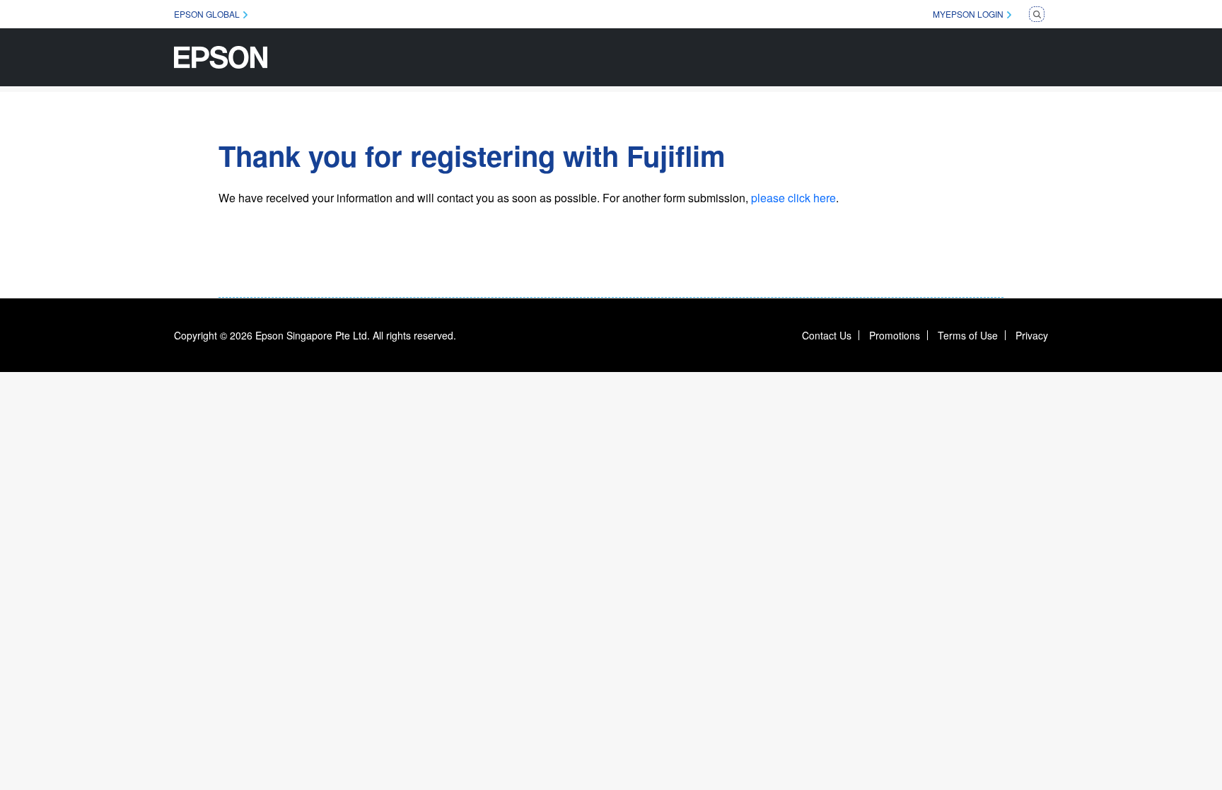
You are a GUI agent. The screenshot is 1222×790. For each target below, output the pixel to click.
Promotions (894, 335)
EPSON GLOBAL (207, 14)
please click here (793, 198)
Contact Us (826, 335)
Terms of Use (968, 335)
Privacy (1032, 335)
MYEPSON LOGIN (968, 14)
